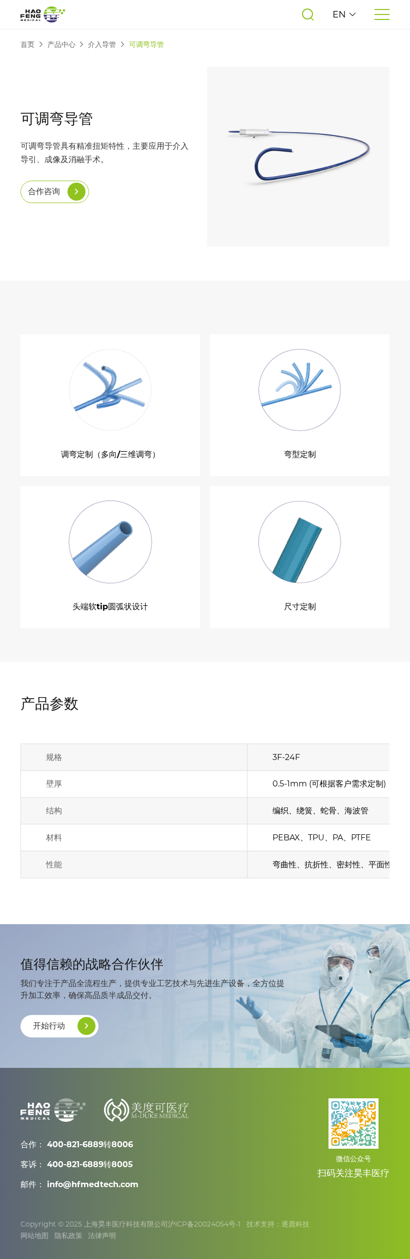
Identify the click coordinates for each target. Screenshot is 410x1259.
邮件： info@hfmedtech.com (79, 1184)
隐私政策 (68, 1235)
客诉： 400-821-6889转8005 (76, 1164)
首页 (27, 44)
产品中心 (62, 44)
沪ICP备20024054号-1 (204, 1224)
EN (340, 14)
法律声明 (102, 1235)
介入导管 (102, 44)
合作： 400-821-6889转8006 (76, 1144)
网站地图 (34, 1235)
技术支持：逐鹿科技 (278, 1224)
